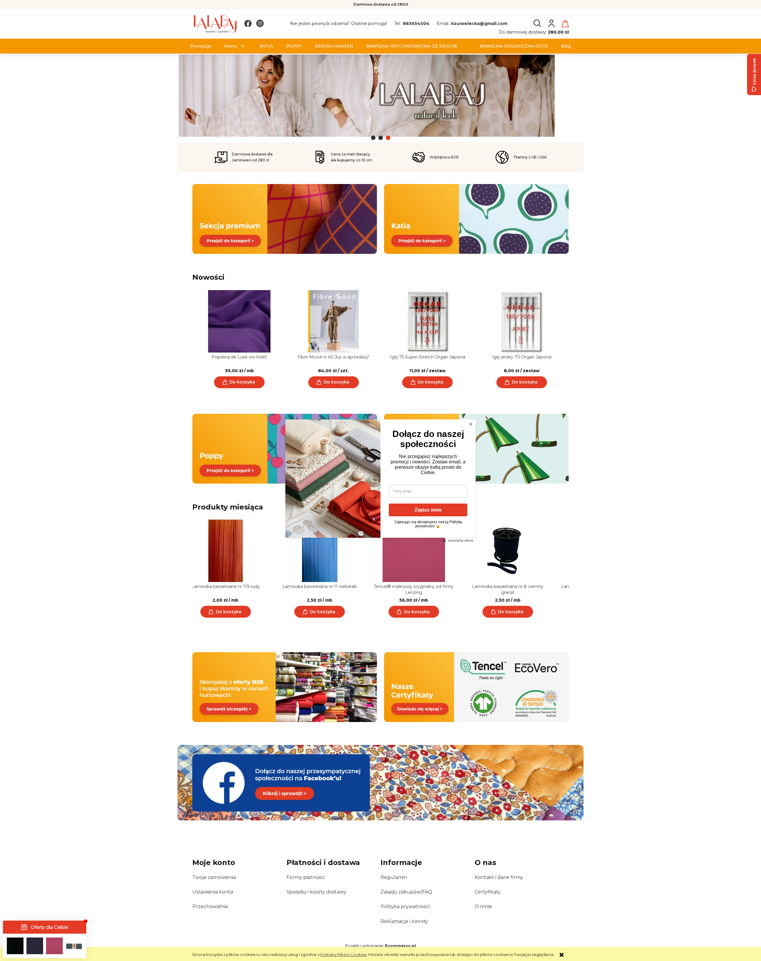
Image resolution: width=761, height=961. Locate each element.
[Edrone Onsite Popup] (380, 480)
